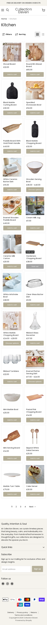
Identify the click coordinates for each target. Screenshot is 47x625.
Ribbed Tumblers (11, 371)
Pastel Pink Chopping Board (33, 410)
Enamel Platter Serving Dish (33, 372)
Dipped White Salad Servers (32, 449)
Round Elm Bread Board (34, 65)
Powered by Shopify (23, 620)
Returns (34, 612)
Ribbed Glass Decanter (32, 334)
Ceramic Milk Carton (9, 257)
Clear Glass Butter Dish (34, 295)
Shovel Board (9, 64)
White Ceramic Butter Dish (10, 180)
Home (4, 19)
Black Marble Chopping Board (33, 142)
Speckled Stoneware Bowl (33, 103)
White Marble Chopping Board (10, 334)
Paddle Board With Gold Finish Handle (12, 142)
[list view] (43, 34)
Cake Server (31, 486)
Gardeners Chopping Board (33, 257)
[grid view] (37, 34)
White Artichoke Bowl (10, 295)
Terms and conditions (23, 615)
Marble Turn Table (11, 486)
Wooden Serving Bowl (33, 180)
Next (31, 506)
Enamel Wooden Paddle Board (11, 218)
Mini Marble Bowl (10, 409)
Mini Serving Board (11, 447)
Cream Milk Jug (33, 217)
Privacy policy (22, 612)
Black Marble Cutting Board (9, 103)
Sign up (37, 568)
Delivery (11, 612)
